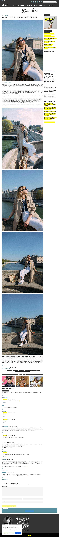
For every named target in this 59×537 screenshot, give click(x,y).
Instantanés (19, 522)
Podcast (14, 5)
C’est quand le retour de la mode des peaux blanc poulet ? (50, 80)
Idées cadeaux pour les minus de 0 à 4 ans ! (50, 94)
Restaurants (23, 529)
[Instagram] (39, 2)
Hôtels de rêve (25, 521)
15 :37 (13, 399)
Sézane (30, 360)
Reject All (12, 533)
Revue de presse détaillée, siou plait (22, 530)
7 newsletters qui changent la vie (48, 45)
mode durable (15, 370)
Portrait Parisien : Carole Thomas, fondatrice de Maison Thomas (50, 118)
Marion (3, 459)
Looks (33, 5)
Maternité (26, 524)
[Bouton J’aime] (2, 365)
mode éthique (21, 370)
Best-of (26, 517)
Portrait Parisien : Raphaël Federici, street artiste (50, 104)
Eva (3, 405)
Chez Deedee (18, 518)
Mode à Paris (9, 370)
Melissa (4, 472)
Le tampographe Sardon (50, 111)
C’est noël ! (49, 5)
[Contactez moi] (31, 2)
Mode (24, 525)
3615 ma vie (19, 516)
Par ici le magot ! (24, 527)
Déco (28, 520)
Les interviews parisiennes (22, 523)
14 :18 (13, 442)
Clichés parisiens (25, 519)
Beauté (21, 517)
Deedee (6, 5)
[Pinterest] (41, 2)
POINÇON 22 (13, 361)
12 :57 (12, 472)
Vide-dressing (40, 5)
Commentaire (5, 486)
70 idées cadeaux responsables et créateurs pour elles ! (50, 97)
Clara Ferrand (8, 82)
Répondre (4, 397)
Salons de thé (24, 531)
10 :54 (11, 405)
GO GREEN (21, 5)
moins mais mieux (28, 370)
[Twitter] (37, 2)
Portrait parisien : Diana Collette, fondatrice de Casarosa (50, 114)
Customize (6, 533)
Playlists (52, 70)
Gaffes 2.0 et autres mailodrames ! (49, 34)
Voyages (27, 5)
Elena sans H (5, 426)
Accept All (18, 533)
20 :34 (12, 459)
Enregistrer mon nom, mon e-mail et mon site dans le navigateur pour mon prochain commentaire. (22, 504)
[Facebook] (35, 2)
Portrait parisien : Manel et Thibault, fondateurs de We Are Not (50, 108)
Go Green (19, 521)
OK (29, 535)
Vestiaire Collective (20, 356)
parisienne (34, 370)
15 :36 (13, 452)
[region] (12, 529)
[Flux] (33, 2)
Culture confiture (21, 520)
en (4, 0)
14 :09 (15, 426)
